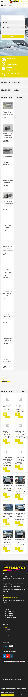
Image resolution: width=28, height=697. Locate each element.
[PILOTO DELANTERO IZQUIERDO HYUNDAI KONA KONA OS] (8, 173)
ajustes (11, 692)
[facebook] (4, 656)
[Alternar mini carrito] (26, 1)
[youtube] (8, 656)
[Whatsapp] (22, 1)
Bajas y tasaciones (9, 635)
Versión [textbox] (7, 27)
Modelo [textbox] (7, 22)
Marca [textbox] (7, 18)
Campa (6, 631)
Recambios (7, 629)
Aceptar (4, 694)
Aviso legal (7, 609)
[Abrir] (2, 1)
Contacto (7, 638)
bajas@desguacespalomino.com (10, 597)
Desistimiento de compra (10, 617)
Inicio (6, 627)
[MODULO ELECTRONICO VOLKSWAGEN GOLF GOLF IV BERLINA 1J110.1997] (8, 309)
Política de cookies (9, 613)
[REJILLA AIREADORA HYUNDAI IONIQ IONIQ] (8, 218)
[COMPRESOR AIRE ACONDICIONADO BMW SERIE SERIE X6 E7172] (8, 128)
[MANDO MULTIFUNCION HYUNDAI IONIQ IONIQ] (8, 263)
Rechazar (10, 694)
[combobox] (13, 18)
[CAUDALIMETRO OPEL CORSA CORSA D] (8, 354)
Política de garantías (9, 615)
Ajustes (16, 694)
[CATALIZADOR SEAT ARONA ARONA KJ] (8, 150)
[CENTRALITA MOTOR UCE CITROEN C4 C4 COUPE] (8, 286)
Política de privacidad (9, 611)
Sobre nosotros (8, 633)
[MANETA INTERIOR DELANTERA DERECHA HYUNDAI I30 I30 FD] (8, 241)
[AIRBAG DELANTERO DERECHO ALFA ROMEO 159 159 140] (8, 105)
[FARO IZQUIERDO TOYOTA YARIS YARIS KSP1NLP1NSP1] (8, 195)
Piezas (8, 416)
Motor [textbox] (7, 32)
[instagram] (11, 656)
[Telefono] (6, 2)
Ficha (5, 414)
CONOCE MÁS (5, 381)
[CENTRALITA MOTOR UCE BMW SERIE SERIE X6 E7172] (8, 331)
